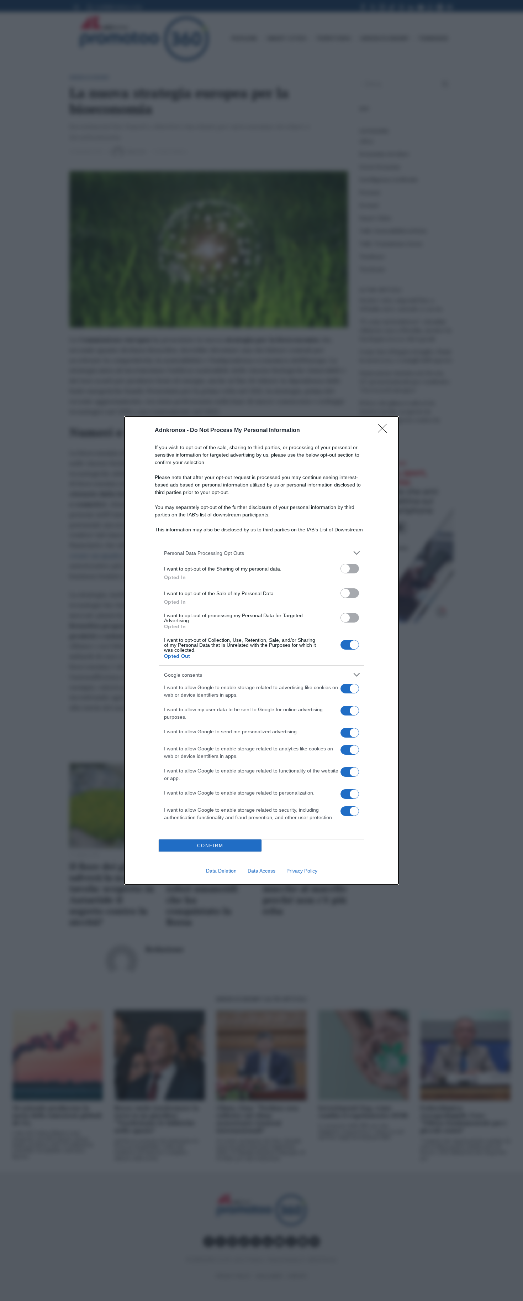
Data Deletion (221, 871)
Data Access (261, 871)
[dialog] (261, 650)
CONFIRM (210, 845)
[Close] (384, 430)
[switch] (349, 568)
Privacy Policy (301, 871)
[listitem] (261, 553)
